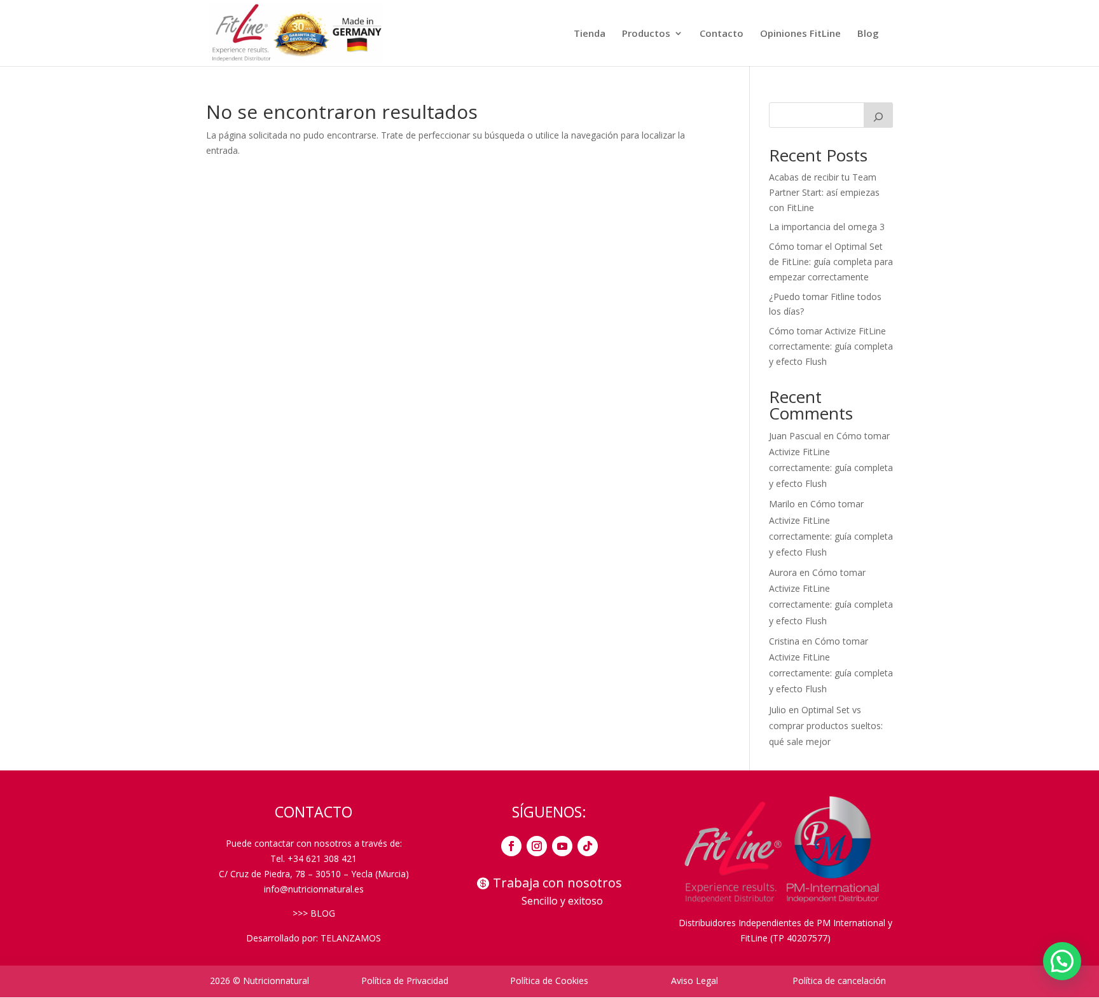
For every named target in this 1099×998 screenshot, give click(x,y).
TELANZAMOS (351, 938)
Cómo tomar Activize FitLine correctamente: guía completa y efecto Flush (831, 346)
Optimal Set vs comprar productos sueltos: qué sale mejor (826, 726)
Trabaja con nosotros (557, 882)
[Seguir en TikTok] (587, 846)
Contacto (721, 34)
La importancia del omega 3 (827, 227)
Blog (868, 34)
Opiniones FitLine (800, 34)
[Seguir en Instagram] (537, 846)
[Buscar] (878, 115)
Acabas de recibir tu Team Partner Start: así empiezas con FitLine (824, 192)
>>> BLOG (314, 913)
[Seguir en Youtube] (562, 846)
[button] (1062, 961)
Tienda (589, 34)
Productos (646, 34)
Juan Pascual (795, 436)
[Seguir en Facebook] (511, 846)
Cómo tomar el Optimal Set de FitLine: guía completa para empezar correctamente (831, 261)
